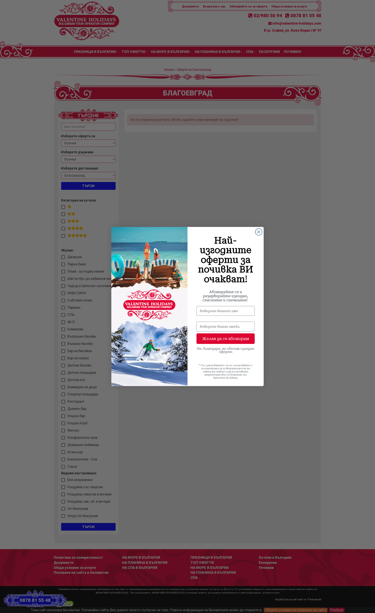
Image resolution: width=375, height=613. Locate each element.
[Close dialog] (258, 231)
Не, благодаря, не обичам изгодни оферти (225, 350)
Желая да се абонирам (225, 338)
